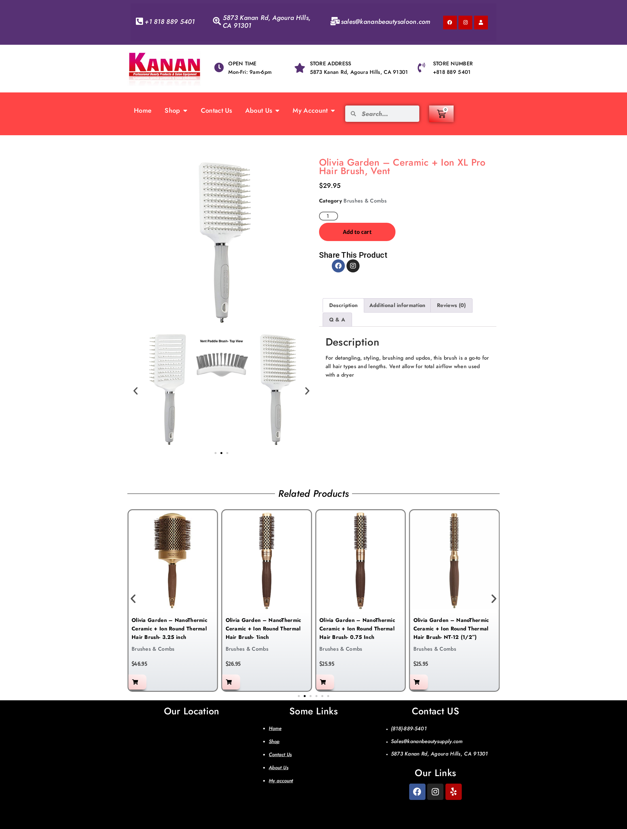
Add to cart (357, 232)
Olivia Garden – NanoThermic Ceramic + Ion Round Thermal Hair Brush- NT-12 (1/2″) (451, 628)
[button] (135, 391)
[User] (481, 22)
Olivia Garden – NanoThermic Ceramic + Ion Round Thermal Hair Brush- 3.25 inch (169, 628)
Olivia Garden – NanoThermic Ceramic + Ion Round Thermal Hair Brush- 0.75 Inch (357, 628)
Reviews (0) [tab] (451, 305)
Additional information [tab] (397, 305)
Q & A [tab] (337, 319)
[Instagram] (465, 22)
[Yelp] (453, 792)
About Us (258, 110)
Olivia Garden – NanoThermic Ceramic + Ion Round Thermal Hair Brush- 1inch (263, 628)
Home (143, 110)
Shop (172, 110)
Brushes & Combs (365, 200)
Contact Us (216, 110)
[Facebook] (450, 22)
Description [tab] (343, 305)
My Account (310, 110)
